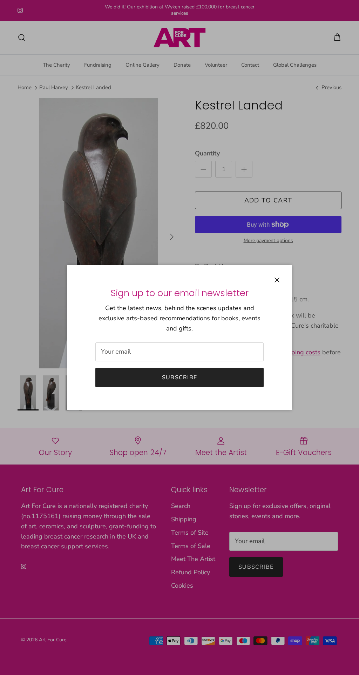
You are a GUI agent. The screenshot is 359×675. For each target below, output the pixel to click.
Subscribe (179, 377)
